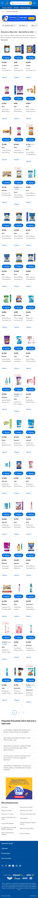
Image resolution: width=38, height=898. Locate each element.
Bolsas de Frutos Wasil (27, 828)
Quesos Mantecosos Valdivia (7, 833)
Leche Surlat (23, 818)
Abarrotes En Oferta (26, 810)
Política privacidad (5, 896)
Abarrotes (4, 807)
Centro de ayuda (25, 8)
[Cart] (35, 3)
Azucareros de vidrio (26, 807)
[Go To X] (2, 866)
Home (3, 11)
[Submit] (30, 3)
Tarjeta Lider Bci (7, 8)
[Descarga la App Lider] (19, 18)
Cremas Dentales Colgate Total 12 (28, 823)
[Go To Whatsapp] (17, 866)
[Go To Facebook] (6, 866)
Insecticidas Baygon (7, 823)
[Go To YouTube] (9, 866)
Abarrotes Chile (6, 810)
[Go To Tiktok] (20, 866)
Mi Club (16, 8)
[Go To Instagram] (13, 866)
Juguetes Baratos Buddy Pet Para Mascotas (8, 828)
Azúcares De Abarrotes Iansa (8, 818)
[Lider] (19, 788)
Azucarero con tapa (7, 814)
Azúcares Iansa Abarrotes (28, 814)
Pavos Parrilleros (25, 833)
